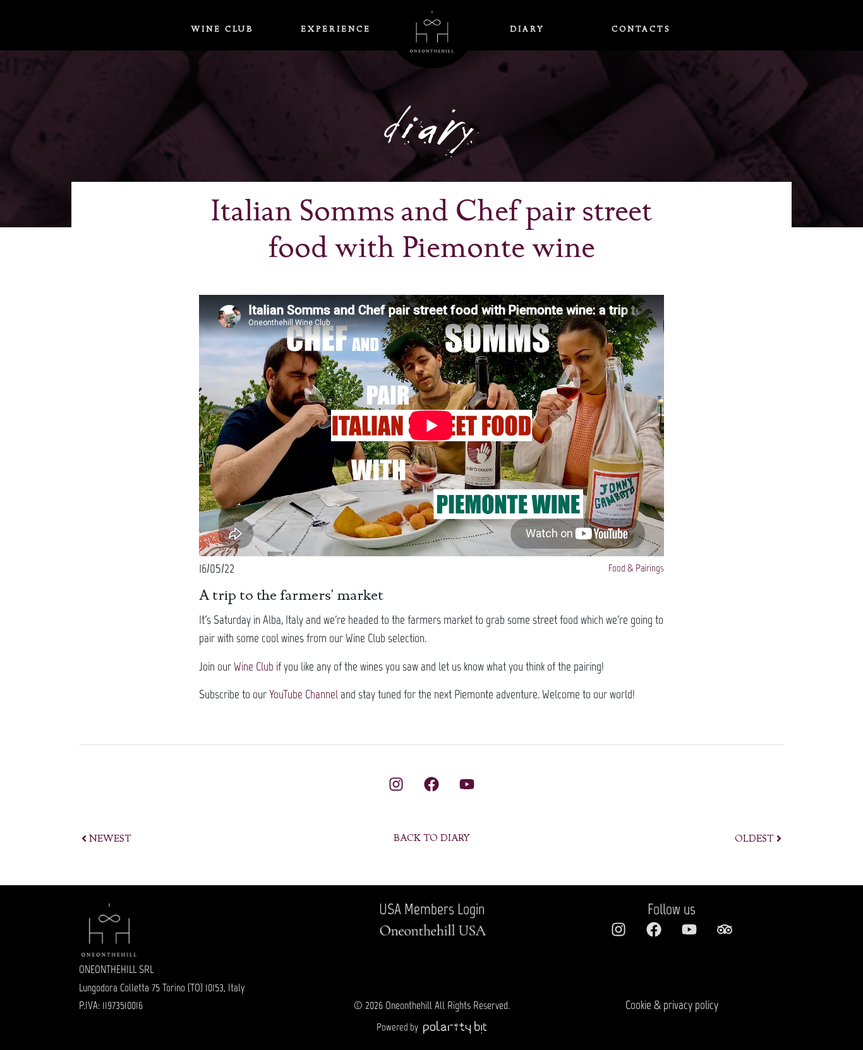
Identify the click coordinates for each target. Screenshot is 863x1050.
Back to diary (432, 839)
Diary (527, 30)
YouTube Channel (303, 694)
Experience (336, 30)
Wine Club (254, 666)
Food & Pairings (636, 568)
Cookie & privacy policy (671, 1005)
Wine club (222, 30)
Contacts (641, 30)
